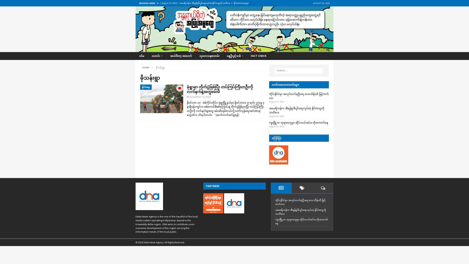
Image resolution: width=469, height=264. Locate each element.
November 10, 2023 (200, 96)
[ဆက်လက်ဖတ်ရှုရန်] (227, 115)
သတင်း (156, 56)
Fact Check (258, 56)
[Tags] (302, 188)
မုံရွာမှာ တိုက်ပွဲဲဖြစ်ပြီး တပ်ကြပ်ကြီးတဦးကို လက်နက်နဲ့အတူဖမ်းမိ (220, 89)
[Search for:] (299, 70)
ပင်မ (141, 56)
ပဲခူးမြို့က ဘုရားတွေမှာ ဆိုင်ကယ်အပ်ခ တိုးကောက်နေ (298, 122)
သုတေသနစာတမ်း (209, 56)
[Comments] (323, 188)
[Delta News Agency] (234, 50)
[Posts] (281, 188)
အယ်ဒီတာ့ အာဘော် (181, 56)
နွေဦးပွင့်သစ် (234, 56)
